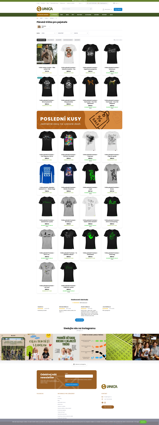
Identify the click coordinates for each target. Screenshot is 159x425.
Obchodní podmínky (62, 414)
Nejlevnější (51, 40)
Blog (48, 3)
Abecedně (77, 40)
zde (138, 421)
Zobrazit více (79, 320)
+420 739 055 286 (108, 399)
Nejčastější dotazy (54, 3)
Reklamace (62, 3)
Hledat (90, 8)
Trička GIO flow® (61, 412)
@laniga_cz (79, 330)
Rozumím (143, 421)
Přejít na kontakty (108, 407)
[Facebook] (102, 402)
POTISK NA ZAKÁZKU (62, 410)
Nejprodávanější (68, 40)
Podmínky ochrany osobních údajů (65, 416)
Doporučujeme (41, 40)
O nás (38, 3)
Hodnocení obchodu (79, 300)
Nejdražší (58, 40)
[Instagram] (105, 402)
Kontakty (43, 3)
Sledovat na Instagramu (80, 364)
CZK (117, 3)
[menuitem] (44, 15)
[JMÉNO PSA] (47, 87)
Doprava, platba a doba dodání (64, 408)
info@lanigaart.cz (108, 396)
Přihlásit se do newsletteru (72, 384)
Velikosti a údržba (70, 3)
